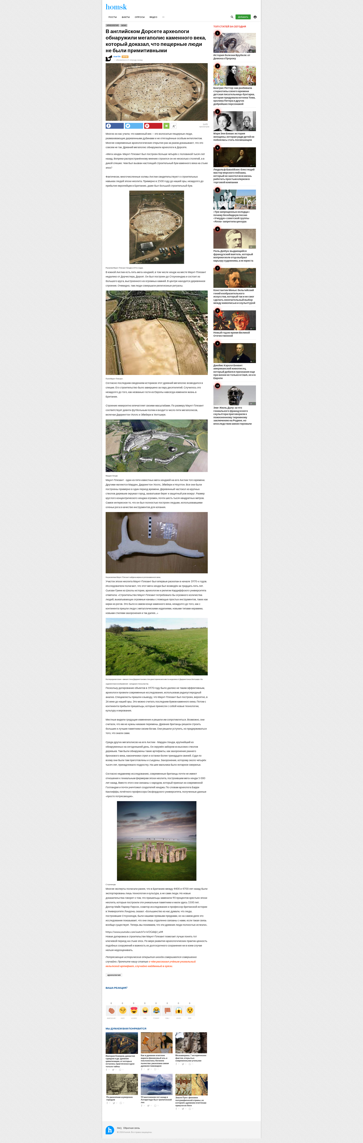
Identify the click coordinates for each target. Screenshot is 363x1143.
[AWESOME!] (111, 1010)
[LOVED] (133, 1010)
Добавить (243, 16)
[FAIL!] (167, 1010)
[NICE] (122, 1010)
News (123, 25)
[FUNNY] (156, 1010)
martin (117, 56)
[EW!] (189, 1010)
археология (114, 975)
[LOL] (145, 1010)
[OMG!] (178, 1010)
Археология (112, 25)
